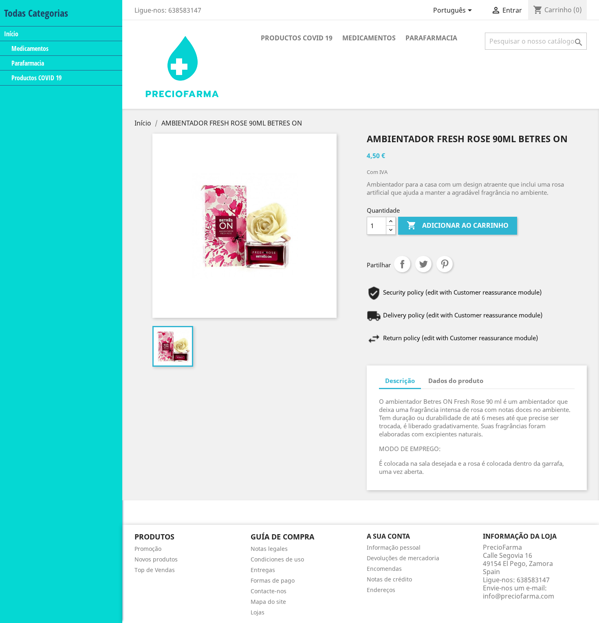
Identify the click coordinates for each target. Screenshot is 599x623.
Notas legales (269, 549)
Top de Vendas (154, 570)
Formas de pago (273, 580)
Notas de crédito (389, 579)
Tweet (423, 264)
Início (11, 33)
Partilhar (402, 264)
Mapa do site (268, 601)
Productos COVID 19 (36, 77)
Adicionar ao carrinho (458, 225)
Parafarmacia (27, 63)
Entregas (263, 570)
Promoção (147, 549)
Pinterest (444, 264)
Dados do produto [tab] (455, 380)
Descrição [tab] (400, 380)
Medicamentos (29, 48)
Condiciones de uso (277, 559)
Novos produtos (156, 559)
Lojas (257, 612)
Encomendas (384, 568)
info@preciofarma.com (518, 596)
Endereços (381, 590)
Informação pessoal (394, 547)
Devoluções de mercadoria (403, 558)
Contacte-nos (268, 591)
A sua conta (388, 536)
